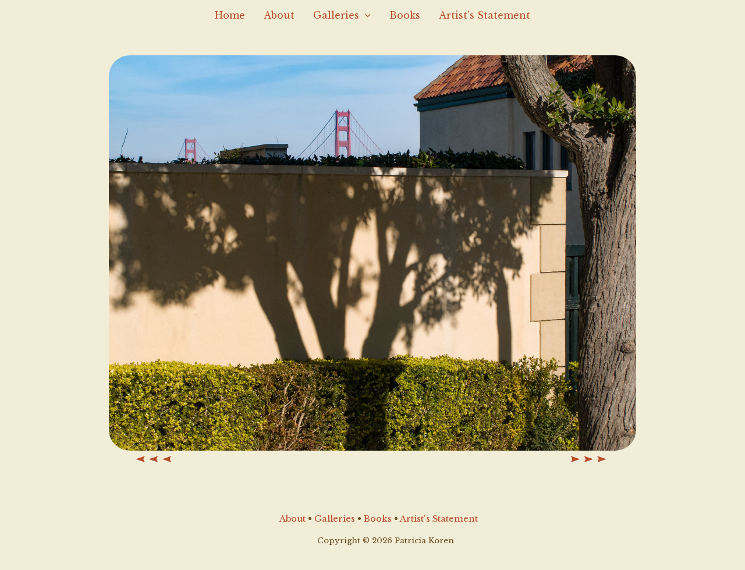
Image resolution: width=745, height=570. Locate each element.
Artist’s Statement (484, 15)
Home (230, 15)
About (279, 15)
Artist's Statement (439, 519)
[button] (365, 15)
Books (404, 15)
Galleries (336, 15)
